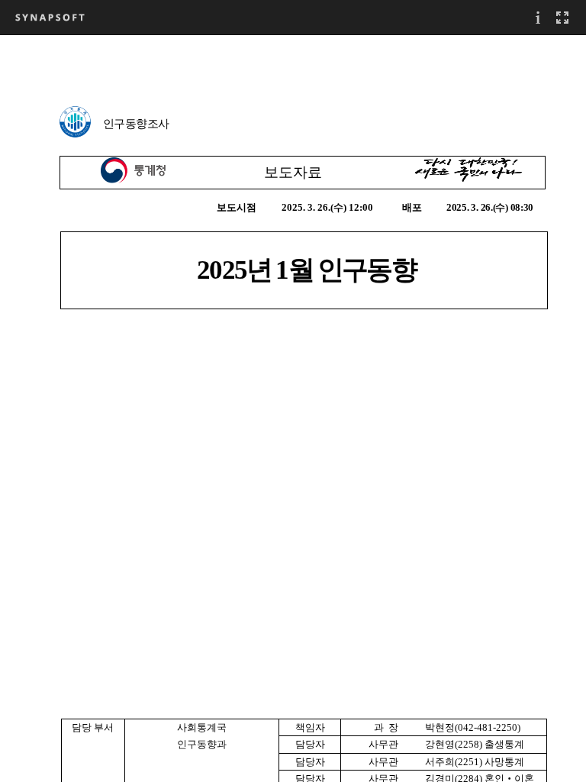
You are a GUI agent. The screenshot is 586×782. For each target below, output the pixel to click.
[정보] (538, 17)
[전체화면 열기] (562, 17)
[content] (293, 408)
